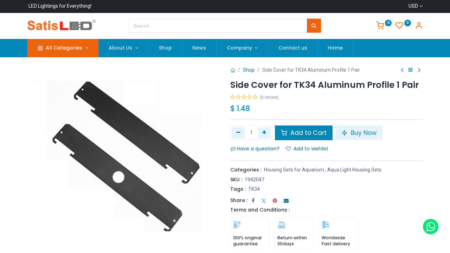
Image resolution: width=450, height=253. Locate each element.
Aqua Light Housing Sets (354, 170)
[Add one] (264, 132)
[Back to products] (410, 70)
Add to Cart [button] (308, 133)
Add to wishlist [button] (311, 148)
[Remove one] (238, 132)
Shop (249, 70)
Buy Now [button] (363, 133)
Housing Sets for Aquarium (294, 170)
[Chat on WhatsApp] (430, 226)
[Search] (314, 26)
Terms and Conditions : (260, 209)
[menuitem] (165, 48)
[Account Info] (419, 26)
